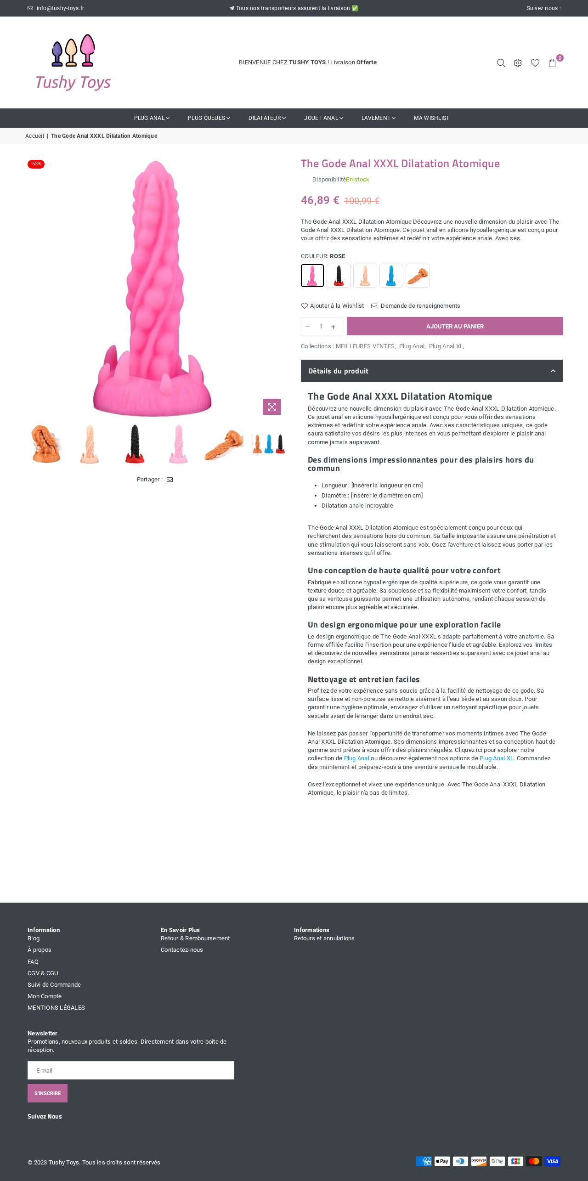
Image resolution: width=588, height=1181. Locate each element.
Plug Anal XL (446, 346)
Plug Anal (149, 118)
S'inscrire (47, 1093)
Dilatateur (265, 118)
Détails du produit (338, 370)
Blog (34, 938)
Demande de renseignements (420, 305)
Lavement (376, 118)
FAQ (33, 961)
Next (279, 289)
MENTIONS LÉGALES (56, 1007)
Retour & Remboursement (195, 938)
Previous (33, 289)
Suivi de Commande (54, 984)
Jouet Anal (321, 118)
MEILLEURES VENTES (365, 346)
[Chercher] (501, 62)
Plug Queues (206, 118)
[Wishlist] (535, 62)
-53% (36, 164)
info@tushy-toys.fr (59, 8)
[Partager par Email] (169, 479)
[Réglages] (517, 62)
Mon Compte (45, 996)
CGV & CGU (43, 973)
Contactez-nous (182, 949)
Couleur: (323, 256)
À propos (39, 949)
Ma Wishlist (431, 118)
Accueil (34, 136)
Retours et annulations (324, 938)
